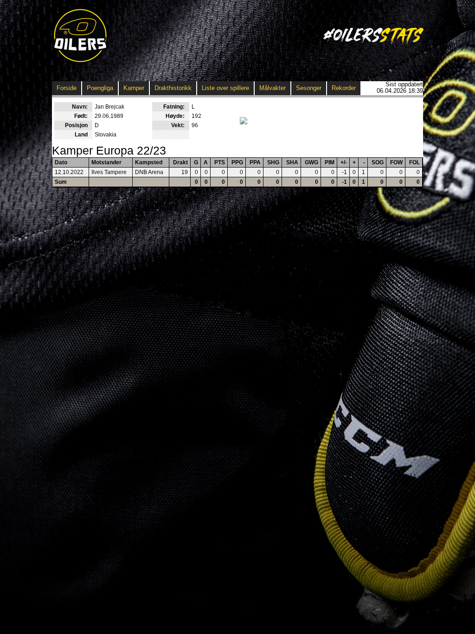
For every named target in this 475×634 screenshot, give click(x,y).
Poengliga (100, 87)
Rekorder (344, 87)
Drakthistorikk (173, 87)
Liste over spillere (225, 87)
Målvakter (272, 87)
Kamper (133, 87)
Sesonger (308, 87)
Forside (67, 87)
